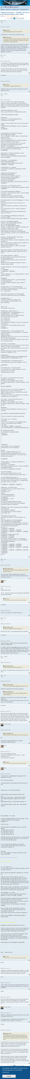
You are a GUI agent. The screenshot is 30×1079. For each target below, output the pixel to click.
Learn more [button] (6, 1072)
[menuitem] (2, 7)
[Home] (15, 2)
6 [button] (21, 18)
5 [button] (19, 18)
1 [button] (12, 18)
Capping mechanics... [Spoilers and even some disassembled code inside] (14, 13)
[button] (11, 18)
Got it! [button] (9, 1076)
